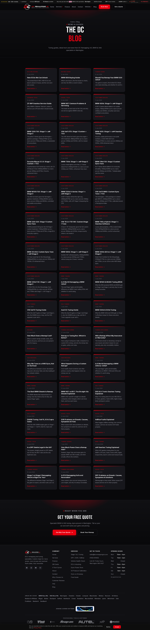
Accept (117, 627)
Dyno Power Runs (77, 567)
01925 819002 (94, 558)
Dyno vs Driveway (77, 574)
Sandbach (43, 601)
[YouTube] (36, 568)
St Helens (115, 596)
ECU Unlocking (76, 564)
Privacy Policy (37, 627)
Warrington (63, 596)
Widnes (101, 596)
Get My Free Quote (63, 532)
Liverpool (85, 596)
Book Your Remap (87, 532)
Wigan (41, 598)
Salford (59, 598)
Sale (117, 598)
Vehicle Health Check (78, 561)
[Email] (40, 568)
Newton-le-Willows (31, 598)
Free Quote (74, 577)
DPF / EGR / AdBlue (77, 558)
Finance (67, 7)
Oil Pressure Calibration (78, 571)
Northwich (67, 598)
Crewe (74, 598)
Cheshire (71, 596)
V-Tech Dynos (57, 567)
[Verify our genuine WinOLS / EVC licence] (85, 608)
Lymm (104, 598)
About (74, 7)
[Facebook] (26, 568)
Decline (108, 627)
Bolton (46, 598)
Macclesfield (89, 598)
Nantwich (36, 601)
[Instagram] (31, 568)
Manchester (93, 596)
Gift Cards (55, 564)
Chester (78, 596)
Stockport (53, 598)
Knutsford (80, 598)
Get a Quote (119, 7)
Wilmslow (98, 598)
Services (55, 558)
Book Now (104, 7)
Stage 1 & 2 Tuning (77, 554)
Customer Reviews (58, 580)
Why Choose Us (57, 577)
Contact (80, 7)
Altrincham (110, 598)
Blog (94, 7)
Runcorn (107, 596)
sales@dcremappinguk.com (99, 554)
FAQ (53, 584)
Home (52, 7)
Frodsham (28, 601)
